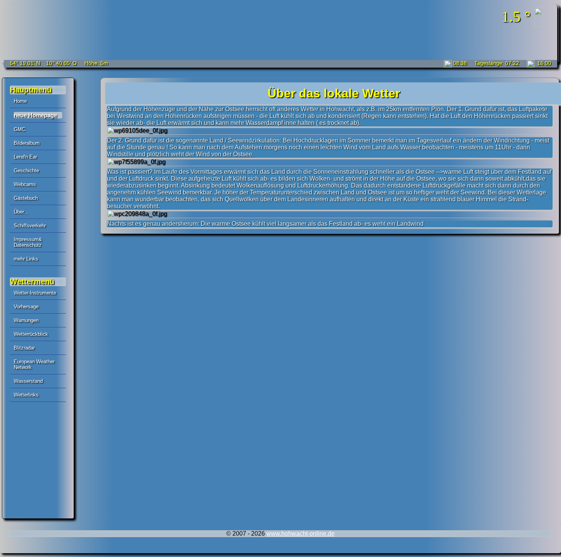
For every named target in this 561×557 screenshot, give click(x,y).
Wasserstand (28, 381)
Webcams (25, 184)
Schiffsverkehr (30, 225)
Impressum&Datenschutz (28, 242)
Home (20, 101)
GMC (19, 129)
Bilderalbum (27, 143)
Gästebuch (26, 198)
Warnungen (26, 320)
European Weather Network (34, 364)
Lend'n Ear (25, 157)
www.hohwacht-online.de (300, 533)
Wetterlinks (26, 395)
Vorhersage (26, 306)
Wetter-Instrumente (35, 293)
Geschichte (26, 170)
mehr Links (26, 259)
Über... (21, 212)
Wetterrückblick (31, 334)
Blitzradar (24, 348)
